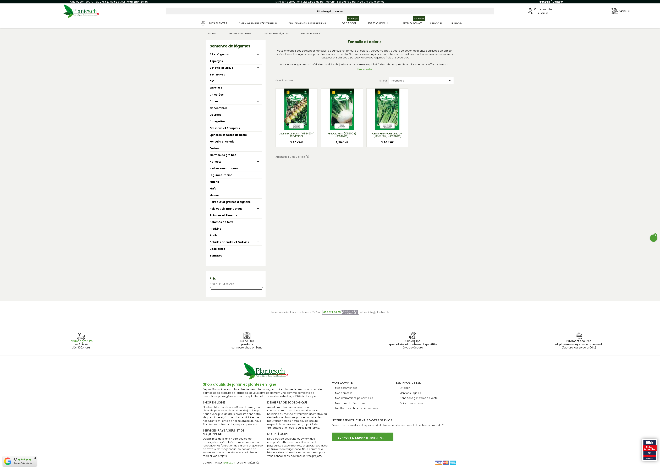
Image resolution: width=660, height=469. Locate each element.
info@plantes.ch (137, 1)
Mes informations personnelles (354, 398)
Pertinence (421, 81)
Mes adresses (343, 393)
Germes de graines (223, 155)
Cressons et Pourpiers (225, 128)
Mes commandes (346, 388)
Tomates (216, 255)
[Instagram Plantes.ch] (389, 437)
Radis (213, 235)
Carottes (216, 88)
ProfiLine (215, 229)
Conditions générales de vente (419, 398)
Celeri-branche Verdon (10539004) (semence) (387, 135)
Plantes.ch (229, 462)
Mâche (214, 182)
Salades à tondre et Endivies (229, 242)
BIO (212, 81)
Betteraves (217, 74)
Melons (214, 195)
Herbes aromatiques (224, 168)
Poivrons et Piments (223, 215)
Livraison (405, 388)
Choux (214, 101)
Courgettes (218, 121)
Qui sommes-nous (411, 403)
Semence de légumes (230, 46)
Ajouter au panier (296, 143)
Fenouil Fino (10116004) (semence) (342, 135)
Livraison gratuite (81, 341)
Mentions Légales (410, 393)
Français (544, 1)
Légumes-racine (221, 175)
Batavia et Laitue (221, 68)
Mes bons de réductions (350, 403)
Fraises (214, 148)
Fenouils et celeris (222, 141)
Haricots (215, 161)
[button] (214, 23)
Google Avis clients (22, 463)
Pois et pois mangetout (226, 208)
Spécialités (217, 249)
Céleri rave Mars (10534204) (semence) (297, 135)
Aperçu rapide (292, 125)
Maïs (213, 188)
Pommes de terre (222, 222)
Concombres (219, 108)
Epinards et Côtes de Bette (228, 135)
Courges (215, 115)
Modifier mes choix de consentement (358, 408)
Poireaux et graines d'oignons (230, 202)
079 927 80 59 (108, 1)
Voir (306, 125)
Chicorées (217, 94)
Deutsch (558, 1)
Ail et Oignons (219, 54)
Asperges (216, 61)
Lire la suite (364, 69)
